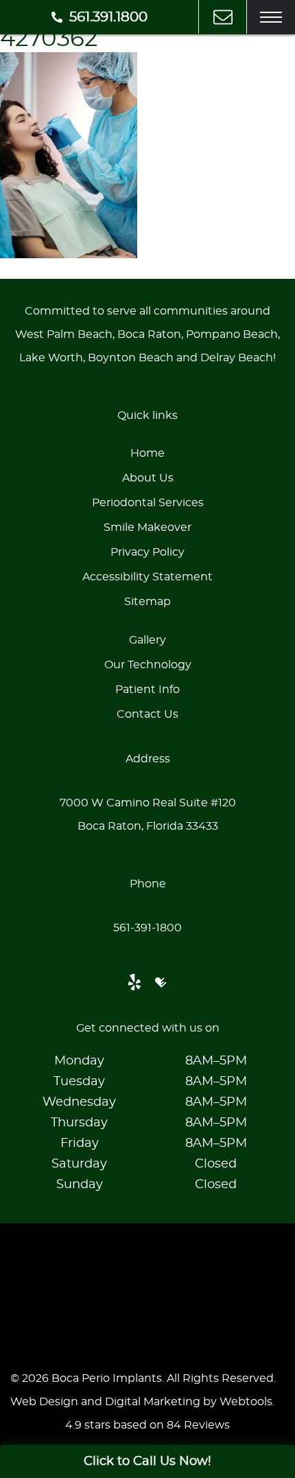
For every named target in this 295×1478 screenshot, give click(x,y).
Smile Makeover (147, 527)
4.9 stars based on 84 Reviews (147, 1425)
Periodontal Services (148, 502)
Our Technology (147, 664)
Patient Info (147, 689)
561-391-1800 (147, 927)
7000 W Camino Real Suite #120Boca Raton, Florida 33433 (148, 814)
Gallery (147, 640)
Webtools (246, 1401)
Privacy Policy (147, 552)
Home (147, 453)
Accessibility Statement (147, 576)
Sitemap (147, 601)
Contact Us (147, 714)
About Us (148, 478)
